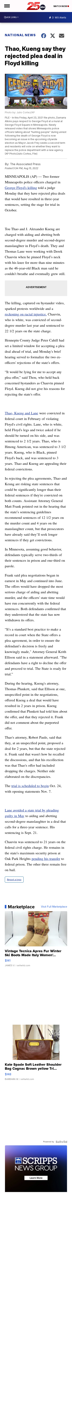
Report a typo (14, 879)
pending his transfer (46, 858)
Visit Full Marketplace (54, 906)
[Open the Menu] (6, 6)
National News (20, 35)
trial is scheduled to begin (30, 785)
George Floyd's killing (21, 187)
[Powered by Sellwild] (61, 1141)
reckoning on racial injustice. (26, 314)
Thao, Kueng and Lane (21, 413)
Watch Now (60, 6)
